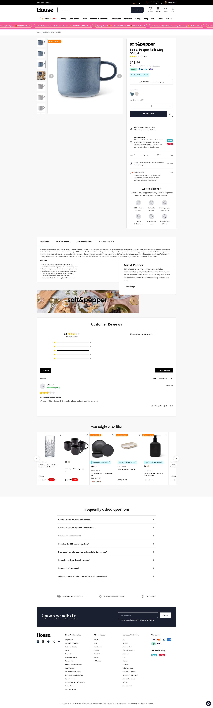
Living (146, 18)
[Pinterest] (48, 641)
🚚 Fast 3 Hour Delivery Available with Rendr (146, 2)
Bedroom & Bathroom (99, 18)
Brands (160, 18)
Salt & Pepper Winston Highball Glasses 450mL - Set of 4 (47, 466)
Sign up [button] (165, 615)
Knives (84, 18)
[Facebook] (38, 641)
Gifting (169, 18)
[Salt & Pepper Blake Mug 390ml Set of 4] (76, 445)
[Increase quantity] (164, 106)
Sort (154, 378)
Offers (46, 18)
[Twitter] (54, 641)
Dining (137, 18)
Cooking (63, 18)
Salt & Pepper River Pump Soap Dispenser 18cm (153, 474)
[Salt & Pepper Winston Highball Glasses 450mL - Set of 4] (50, 445)
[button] (51, 76)
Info (172, 155)
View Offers (170, 2)
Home (38, 32)
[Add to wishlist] (60, 435)
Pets (152, 18)
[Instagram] (43, 641)
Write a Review (166, 370)
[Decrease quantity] (138, 106)
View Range (130, 286)
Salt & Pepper (42, 462)
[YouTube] (59, 641)
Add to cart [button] (148, 114)
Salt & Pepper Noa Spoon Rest (127, 469)
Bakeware (128, 18)
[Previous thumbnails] (41, 39)
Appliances (74, 18)
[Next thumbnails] (41, 113)
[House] (45, 10)
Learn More (169, 164)
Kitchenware (116, 18)
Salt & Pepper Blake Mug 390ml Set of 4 (76, 470)
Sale (54, 18)
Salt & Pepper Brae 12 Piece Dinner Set (101, 474)
